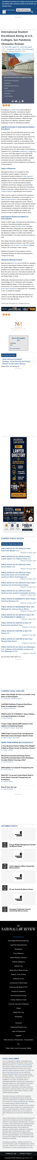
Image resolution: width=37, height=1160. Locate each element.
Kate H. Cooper (7, 737)
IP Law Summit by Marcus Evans (21, 889)
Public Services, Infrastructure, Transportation (18, 1040)
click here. (30, 1147)
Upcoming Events (9, 826)
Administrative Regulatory (11, 80)
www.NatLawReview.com (14, 1072)
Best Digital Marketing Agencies (18, 940)
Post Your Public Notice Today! (12, 544)
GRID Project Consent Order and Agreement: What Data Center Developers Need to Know (17, 735)
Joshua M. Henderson (9, 708)
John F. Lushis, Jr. (8, 762)
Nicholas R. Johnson (9, 728)
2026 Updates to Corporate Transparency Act (17, 767)
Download (19, 101)
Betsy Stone (19, 728)
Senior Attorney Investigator (12, 359)
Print (13, 101)
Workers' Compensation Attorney (14, 363)
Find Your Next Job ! (8, 355)
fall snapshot (28, 176)
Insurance (18, 1023)
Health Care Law (18, 1012)
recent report (15, 110)
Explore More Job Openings (9, 366)
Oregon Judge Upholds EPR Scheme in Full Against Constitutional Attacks (17, 725)
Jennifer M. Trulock (16, 698)
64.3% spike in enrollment (19, 245)
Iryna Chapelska (8, 718)
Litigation (18, 1035)
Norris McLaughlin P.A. (12, 47)
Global (6, 88)
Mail (16, 101)
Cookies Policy (7, 6)
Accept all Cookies (9, 10)
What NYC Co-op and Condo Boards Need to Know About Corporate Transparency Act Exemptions (17, 777)
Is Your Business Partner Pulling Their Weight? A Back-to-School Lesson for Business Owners (18, 747)
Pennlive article (20, 226)
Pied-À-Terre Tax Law (9, 787)
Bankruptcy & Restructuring (18, 970)
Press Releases (18, 953)
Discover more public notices (10, 657)
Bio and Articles (15, 348)
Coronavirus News (9, 91)
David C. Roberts (8, 750)
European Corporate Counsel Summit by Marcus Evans (20, 910)
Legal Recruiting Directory (18, 945)
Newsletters (18, 949)
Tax (18, 1044)
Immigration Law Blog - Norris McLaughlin (20, 49)
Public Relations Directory (18, 957)
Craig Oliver (6, 698)
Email (14, 343)
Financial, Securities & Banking (19, 1004)
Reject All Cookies (23, 10)
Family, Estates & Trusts (18, 1000)
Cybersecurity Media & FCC (18, 987)
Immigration (7, 83)
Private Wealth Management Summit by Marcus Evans (22, 845)
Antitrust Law (18, 966)
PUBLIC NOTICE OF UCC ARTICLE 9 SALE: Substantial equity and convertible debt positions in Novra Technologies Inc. (16, 575)
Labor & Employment (18, 1031)
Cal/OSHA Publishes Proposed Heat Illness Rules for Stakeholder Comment (16, 705)
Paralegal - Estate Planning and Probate (16, 361)
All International (8, 96)
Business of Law (18, 978)
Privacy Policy (26, 1153)
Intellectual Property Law (18, 1027)
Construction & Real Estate (18, 983)
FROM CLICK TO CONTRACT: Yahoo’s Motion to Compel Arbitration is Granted (18, 715)
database (5, 1070)
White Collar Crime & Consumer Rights (18, 1048)
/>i (22, 101)
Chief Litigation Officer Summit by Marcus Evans (21, 867)
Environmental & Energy (18, 995)
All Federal (7, 93)
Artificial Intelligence (18, 962)
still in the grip (15, 263)
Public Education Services (11, 86)
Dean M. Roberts (8, 781)
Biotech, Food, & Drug (18, 974)
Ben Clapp (16, 737)
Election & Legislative (18, 991)
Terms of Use (21, 1065)
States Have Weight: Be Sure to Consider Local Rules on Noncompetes (18, 695)
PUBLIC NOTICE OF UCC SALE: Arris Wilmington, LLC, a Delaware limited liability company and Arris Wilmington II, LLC (18, 649)
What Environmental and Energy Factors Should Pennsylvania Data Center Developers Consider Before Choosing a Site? (17, 758)
